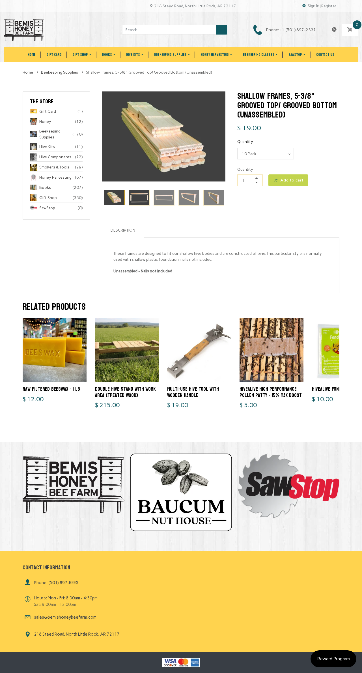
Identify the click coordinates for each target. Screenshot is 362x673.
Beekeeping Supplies (60, 72)
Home (28, 72)
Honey (45, 121)
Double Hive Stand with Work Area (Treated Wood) (125, 392)
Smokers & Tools (54, 167)
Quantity (245, 141)
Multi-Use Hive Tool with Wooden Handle (193, 392)
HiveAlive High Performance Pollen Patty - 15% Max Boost (271, 392)
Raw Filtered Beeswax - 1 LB (51, 389)
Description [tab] (123, 230)
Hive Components (55, 157)
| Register (328, 6)
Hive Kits (47, 146)
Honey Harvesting (55, 177)
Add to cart (292, 180)
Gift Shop (48, 197)
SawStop (47, 208)
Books (45, 187)
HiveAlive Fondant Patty (337, 389)
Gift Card (47, 111)
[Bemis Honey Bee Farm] (24, 29)
